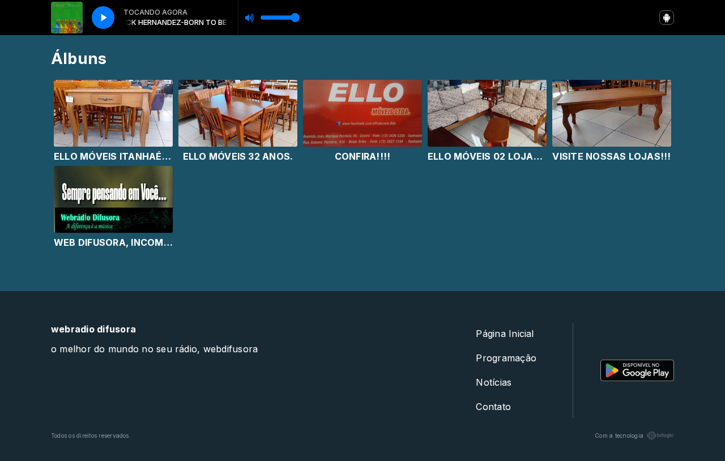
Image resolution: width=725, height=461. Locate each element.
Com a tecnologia (619, 435)
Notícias (493, 382)
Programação (506, 358)
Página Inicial (505, 333)
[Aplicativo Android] (666, 17)
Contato (493, 406)
